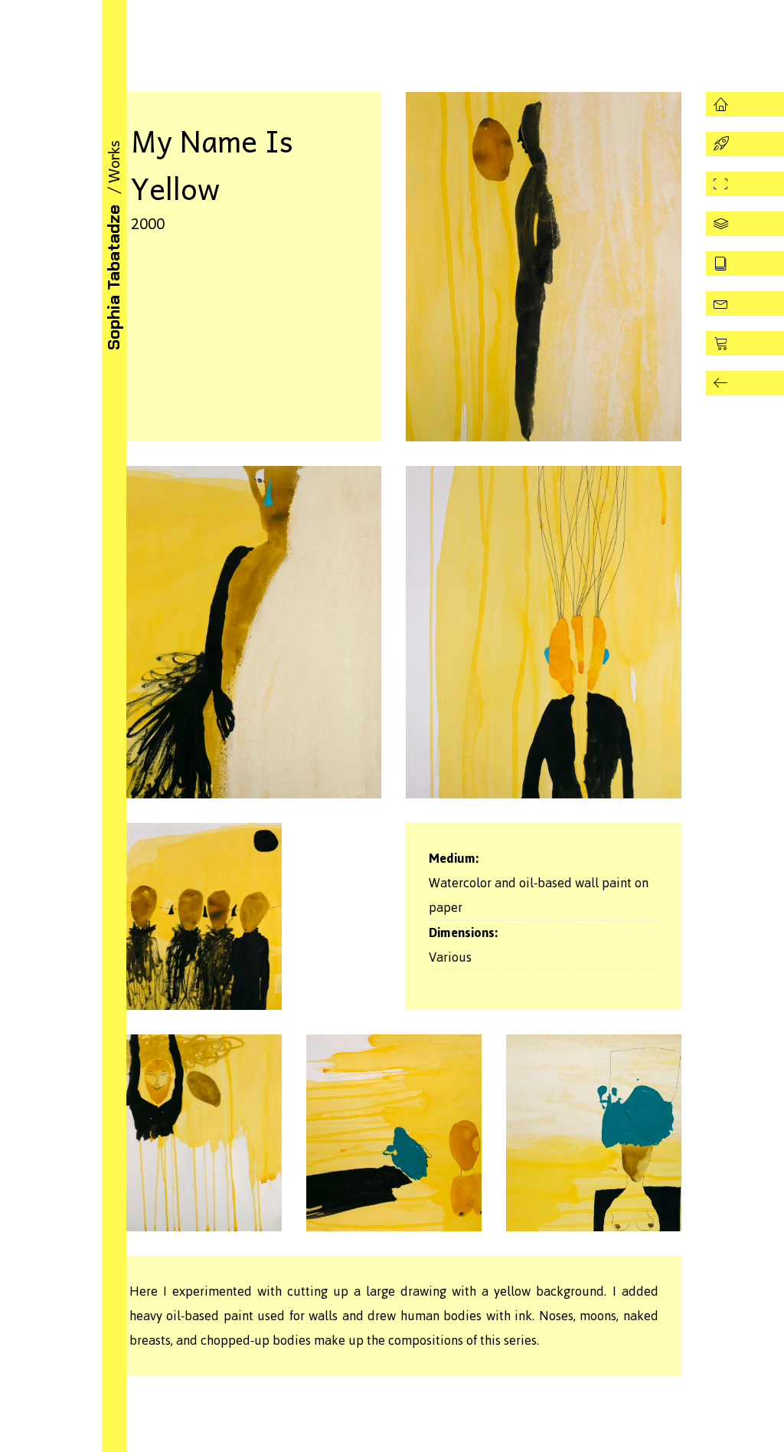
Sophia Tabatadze (114, 277)
